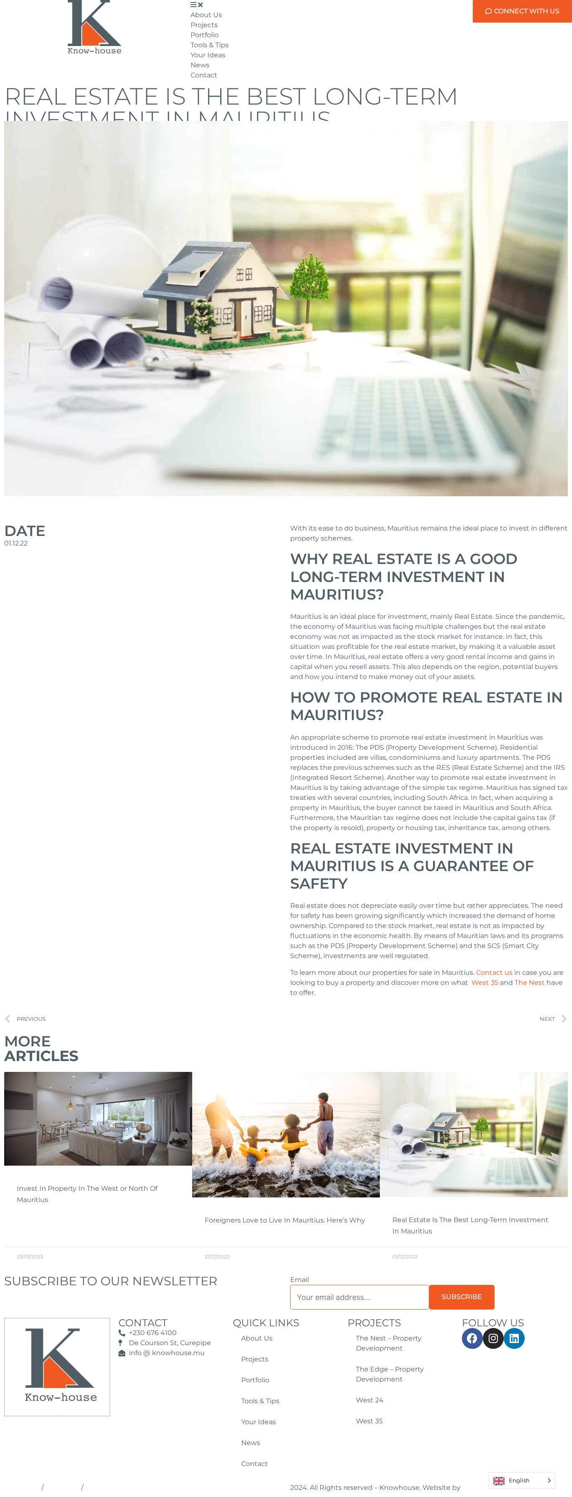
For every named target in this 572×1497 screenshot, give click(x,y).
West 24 (370, 1400)
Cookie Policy (62, 1488)
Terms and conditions (112, 1488)
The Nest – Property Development (389, 1343)
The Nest (530, 983)
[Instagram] (493, 1338)
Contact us (494, 973)
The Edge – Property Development (390, 1374)
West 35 (485, 983)
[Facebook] (472, 1338)
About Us (257, 1338)
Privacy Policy (22, 1488)
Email (299, 1280)
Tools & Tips (260, 1401)
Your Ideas (258, 1422)
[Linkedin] (514, 1338)
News (250, 1443)
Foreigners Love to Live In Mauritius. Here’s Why (285, 1220)
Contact (254, 1464)
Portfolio (255, 1380)
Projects (254, 1359)
